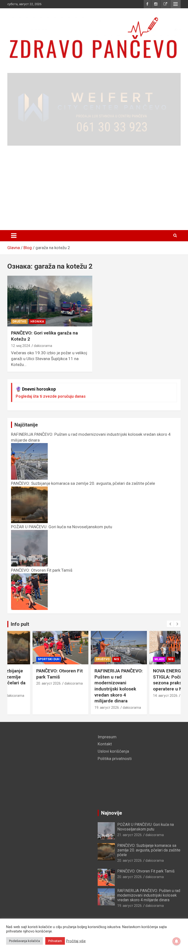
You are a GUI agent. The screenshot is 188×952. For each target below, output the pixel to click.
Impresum (107, 736)
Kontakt (105, 743)
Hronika (37, 321)
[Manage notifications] (176, 941)
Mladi (134, 659)
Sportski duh (24, 659)
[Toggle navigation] (13, 235)
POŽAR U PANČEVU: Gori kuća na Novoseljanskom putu (145, 826)
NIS (91, 659)
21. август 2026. (129, 835)
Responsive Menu (175, 4)
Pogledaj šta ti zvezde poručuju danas (51, 396)
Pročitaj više (76, 941)
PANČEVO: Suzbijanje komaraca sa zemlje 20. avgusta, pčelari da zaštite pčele (148, 850)
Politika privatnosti (115, 758)
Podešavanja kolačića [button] (24, 941)
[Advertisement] (94, 188)
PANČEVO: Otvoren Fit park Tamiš (35, 674)
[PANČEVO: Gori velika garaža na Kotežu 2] (50, 301)
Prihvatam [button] (55, 941)
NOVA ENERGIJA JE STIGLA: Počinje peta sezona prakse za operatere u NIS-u (150, 680)
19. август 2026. (82, 707)
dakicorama (43, 346)
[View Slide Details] (94, 109)
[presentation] (170, 624)
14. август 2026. (140, 696)
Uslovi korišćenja (113, 751)
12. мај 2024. (21, 346)
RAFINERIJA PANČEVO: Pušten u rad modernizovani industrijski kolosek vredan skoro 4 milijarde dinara (94, 686)
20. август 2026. (24, 683)
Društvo (19, 321)
